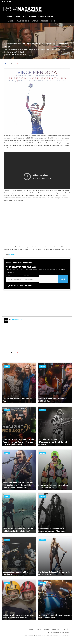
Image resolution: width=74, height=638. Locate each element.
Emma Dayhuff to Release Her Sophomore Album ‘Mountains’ (52, 529)
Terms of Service (62, 635)
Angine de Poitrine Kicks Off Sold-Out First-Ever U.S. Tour (55, 616)
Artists (7, 366)
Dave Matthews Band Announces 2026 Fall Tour (52, 399)
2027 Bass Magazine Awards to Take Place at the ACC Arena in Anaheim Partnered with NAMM (18, 442)
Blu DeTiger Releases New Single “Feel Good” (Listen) (55, 573)
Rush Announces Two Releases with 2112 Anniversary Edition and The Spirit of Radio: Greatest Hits (18, 485)
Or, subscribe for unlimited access (19, 286)
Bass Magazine (9, 54)
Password (26, 276)
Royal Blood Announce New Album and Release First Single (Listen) (18, 529)
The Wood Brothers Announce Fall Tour (17, 399)
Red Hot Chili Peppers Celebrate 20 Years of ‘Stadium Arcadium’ (18, 616)
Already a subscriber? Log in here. (19, 262)
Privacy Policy (53, 635)
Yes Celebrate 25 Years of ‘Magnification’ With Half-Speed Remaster (52, 442)
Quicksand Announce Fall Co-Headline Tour (16, 573)
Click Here (12, 254)
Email (8, 276)
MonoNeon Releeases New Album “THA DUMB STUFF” (53, 486)
